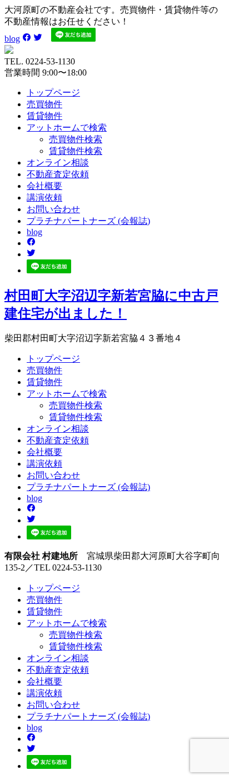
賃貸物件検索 (75, 151)
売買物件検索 (75, 139)
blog (12, 38)
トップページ (53, 92)
